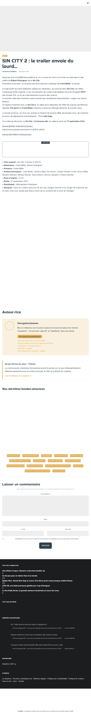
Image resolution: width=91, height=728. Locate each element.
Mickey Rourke (55, 461)
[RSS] (58, 705)
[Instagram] (39, 705)
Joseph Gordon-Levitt (20, 461)
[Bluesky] (48, 705)
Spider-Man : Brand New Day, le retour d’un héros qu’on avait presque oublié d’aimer (37, 581)
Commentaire (45, 494)
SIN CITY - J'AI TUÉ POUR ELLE (58, 466)
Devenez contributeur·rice (22, 679)
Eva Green (47, 456)
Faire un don (6, 681)
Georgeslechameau (9, 71)
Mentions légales (40, 679)
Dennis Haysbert (31, 456)
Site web (68, 529)
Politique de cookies (76, 679)
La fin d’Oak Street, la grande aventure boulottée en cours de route (30, 590)
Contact (21, 681)
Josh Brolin (40, 461)
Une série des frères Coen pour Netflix (32, 340)
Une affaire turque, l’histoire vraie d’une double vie (23, 571)
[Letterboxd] (52, 705)
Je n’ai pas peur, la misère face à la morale (19, 576)
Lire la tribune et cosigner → (18, 376)
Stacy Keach (59, 471)
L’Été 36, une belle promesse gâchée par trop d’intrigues (26, 586)
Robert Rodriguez (16, 466)
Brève (5, 56)
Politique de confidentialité (57, 679)
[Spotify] (55, 705)
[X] (36, 705)
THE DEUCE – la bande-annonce (29, 346)
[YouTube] (42, 705)
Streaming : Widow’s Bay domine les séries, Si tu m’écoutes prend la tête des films (51, 149)
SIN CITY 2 (79, 466)
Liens (15, 681)
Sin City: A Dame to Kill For (37, 471)
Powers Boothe (73, 461)
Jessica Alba (77, 456)
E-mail (23, 529)
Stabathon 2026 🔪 (9, 664)
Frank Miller (61, 456)
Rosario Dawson (35, 466)
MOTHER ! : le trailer (25, 348)
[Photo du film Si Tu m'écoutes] (10, 149)
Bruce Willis (14, 456)
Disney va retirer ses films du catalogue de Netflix (35, 343)
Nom (45, 519)
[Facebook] (32, 705)
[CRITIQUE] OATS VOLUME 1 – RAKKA (31, 351)
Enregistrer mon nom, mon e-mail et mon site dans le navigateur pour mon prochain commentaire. (47, 539)
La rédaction (6, 679)
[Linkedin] (45, 705)
